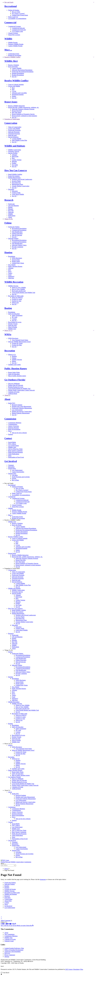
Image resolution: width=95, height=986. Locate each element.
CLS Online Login (17, 31)
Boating (8, 308)
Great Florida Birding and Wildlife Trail (23, 292)
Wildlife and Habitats (14, 146)
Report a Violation (13, 65)
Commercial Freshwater (19, 29)
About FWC (8, 901)
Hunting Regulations (18, 73)
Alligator (14, 155)
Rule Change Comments (15, 450)
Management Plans (17, 184)
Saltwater (11, 212)
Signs (9, 455)
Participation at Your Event (16, 457)
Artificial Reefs (12, 393)
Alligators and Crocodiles (19, 93)
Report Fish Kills (17, 111)
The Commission (9, 934)
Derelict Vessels (12, 324)
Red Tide (11, 210)
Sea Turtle (15, 165)
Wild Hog (11, 278)
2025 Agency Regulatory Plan (74, 969)
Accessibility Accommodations (17, 18)
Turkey (10, 273)
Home (6, 868)
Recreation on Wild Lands (15, 296)
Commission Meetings (14, 422)
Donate (14, 478)
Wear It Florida (12, 327)
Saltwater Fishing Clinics (19, 245)
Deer (9, 270)
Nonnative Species (13, 151)
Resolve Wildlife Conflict (16, 80)
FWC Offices (12, 444)
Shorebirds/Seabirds (18, 94)
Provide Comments (17, 247)
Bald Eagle (15, 156)
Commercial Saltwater (18, 28)
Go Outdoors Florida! (14, 380)
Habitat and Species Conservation (22, 411)
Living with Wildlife (14, 86)
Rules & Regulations (14, 429)
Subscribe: (29, 925)
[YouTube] (7, 924)
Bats (13, 89)
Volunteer (11, 465)
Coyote (14, 91)
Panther (14, 163)
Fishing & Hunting (13, 10)
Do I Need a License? (18, 13)
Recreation (9, 350)
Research (8, 200)
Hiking (14, 361)
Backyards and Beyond (19, 291)
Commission (10, 419)
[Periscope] (12, 924)
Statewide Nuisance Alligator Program (23, 109)
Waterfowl (11, 276)
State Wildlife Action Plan (19, 140)
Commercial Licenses (14, 26)
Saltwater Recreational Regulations (22, 70)
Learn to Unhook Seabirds (16, 84)
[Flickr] (11, 924)
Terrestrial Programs (14, 133)
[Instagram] (1, 924)
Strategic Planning (13, 427)
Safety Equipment (17, 315)
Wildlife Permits (13, 42)
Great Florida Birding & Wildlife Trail (19, 388)
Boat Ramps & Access (14, 322)
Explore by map (16, 301)
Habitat (10, 207)
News (10, 431)
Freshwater (11, 204)
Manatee (14, 161)
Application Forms (13, 54)
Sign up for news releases (19, 432)
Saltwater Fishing (13, 238)
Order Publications (13, 454)
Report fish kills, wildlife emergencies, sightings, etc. (23, 107)
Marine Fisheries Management (21, 413)
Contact (8, 438)
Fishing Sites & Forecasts (15, 385)
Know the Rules (13, 66)
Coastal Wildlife (16, 138)
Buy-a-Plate (15, 480)
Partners (10, 434)
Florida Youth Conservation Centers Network (21, 390)
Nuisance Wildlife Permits (15, 44)
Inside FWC (11, 403)
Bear (13, 88)
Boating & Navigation (14, 55)
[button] (8, 2)
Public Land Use (13, 17)
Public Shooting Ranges (15, 266)
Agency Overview (13, 426)
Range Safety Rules (14, 372)
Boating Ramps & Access (15, 387)
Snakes (14, 96)
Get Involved (10, 461)
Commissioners (12, 424)
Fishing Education (17, 233)
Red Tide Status (16, 112)
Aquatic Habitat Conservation (20, 186)
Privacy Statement (9, 955)
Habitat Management (14, 177)
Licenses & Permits (10, 889)
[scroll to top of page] (1, 919)
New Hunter (11, 265)
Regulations (11, 256)
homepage (43, 879)
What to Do (15, 302)
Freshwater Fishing (13, 227)
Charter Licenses (13, 33)
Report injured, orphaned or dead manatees (24, 116)
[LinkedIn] (14, 924)
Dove (9, 271)
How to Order (16, 12)
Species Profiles (12, 153)
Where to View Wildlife (19, 287)
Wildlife (8, 38)
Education (11, 189)
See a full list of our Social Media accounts (13, 925)
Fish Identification (17, 232)
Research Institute (17, 405)
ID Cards (14, 317)
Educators (15, 191)
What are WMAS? (17, 297)
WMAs (7, 334)
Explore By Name (17, 343)
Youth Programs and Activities (21, 477)
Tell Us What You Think (15, 449)
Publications (11, 215)
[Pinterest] (15, 924)
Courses (14, 319)
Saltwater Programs (14, 132)
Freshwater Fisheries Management (22, 408)
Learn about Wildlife (18, 194)
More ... (8, 50)
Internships (11, 467)
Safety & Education (14, 314)
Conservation (10, 123)
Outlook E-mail (9, 941)
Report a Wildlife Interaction (16, 106)
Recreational (10, 6)
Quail (9, 275)
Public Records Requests (15, 452)
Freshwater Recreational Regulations (22, 71)
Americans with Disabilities (12, 951)
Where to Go (12, 354)
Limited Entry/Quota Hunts (20, 15)
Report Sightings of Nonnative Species (23, 114)
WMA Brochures (17, 258)
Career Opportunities (18, 472)
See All (14, 76)
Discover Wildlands (14, 383)
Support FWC (12, 473)
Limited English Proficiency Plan (14, 948)
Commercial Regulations (19, 230)
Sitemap (6, 956)
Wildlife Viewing (13, 286)
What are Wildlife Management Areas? (19, 341)
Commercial (10, 22)
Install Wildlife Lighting (15, 174)
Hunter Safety (16, 261)
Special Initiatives (13, 137)
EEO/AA (7, 953)
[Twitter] (5, 924)
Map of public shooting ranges (17, 376)
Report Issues (10, 102)
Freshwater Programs (14, 130)
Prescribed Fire (16, 182)
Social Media (12, 442)
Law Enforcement (17, 410)
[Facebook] (3, 924)
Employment (12, 468)
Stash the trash (12, 135)
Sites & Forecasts (17, 235)
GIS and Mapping (13, 205)
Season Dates (16, 259)
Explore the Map (17, 345)
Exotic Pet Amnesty (14, 176)
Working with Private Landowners (22, 179)
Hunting (8, 252)
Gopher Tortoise (16, 160)
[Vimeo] (9, 924)
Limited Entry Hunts (18, 263)
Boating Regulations (18, 75)
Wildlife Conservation (14, 150)
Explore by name (17, 299)
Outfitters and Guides (14, 364)
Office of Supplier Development (13, 950)
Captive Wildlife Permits (15, 46)
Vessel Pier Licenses (14, 35)
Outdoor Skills (16, 192)
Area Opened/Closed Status (20, 340)
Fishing (8, 223)
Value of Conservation (14, 127)
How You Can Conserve (15, 170)
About (10, 217)
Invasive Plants (16, 181)
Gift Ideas (15, 475)
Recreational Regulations (19, 228)
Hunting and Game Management (21, 406)
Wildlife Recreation (13, 282)
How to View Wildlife (18, 289)
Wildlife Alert (11, 61)
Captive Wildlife (16, 68)
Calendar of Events (13, 392)
